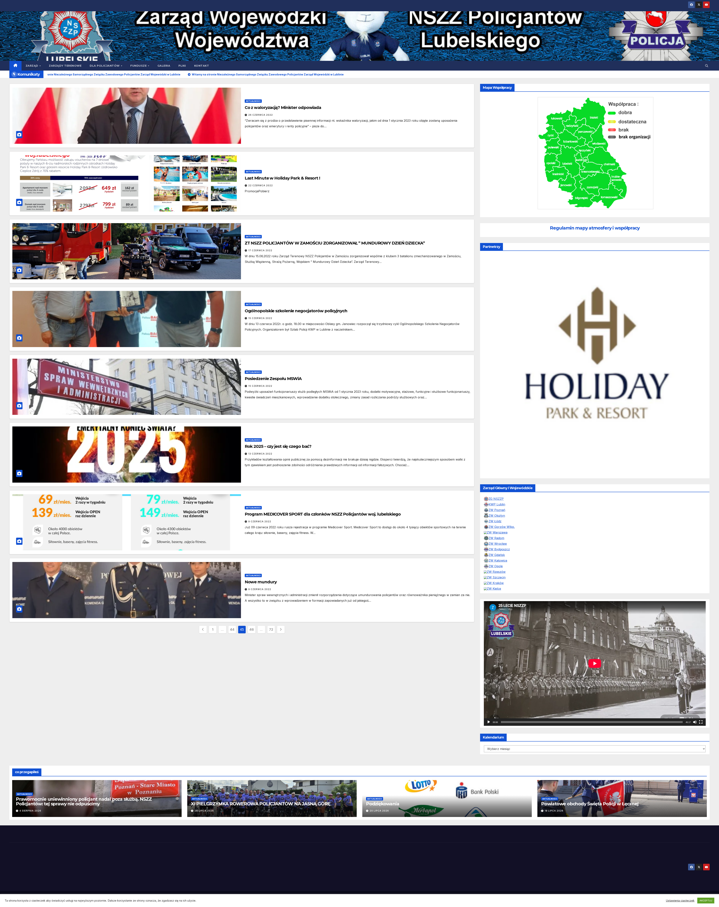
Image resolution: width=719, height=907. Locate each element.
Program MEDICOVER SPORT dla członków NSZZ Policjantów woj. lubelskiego (323, 514)
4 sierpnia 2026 (30, 818)
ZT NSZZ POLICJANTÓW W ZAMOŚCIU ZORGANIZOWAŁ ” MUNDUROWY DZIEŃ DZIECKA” (335, 243)
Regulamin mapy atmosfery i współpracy (595, 228)
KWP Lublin (497, 512)
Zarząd (32, 65)
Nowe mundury (261, 581)
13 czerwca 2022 (260, 453)
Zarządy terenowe (65, 65)
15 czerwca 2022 (260, 318)
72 (271, 629)
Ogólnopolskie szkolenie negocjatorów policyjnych (296, 310)
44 (232, 629)
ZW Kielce (494, 596)
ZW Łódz (495, 529)
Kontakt (201, 65)
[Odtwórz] (489, 730)
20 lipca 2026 (379, 818)
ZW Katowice (498, 568)
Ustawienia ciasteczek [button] (680, 900)
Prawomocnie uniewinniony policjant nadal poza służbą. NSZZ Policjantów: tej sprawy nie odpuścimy (84, 809)
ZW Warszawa (497, 540)
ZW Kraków (495, 590)
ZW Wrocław (498, 551)
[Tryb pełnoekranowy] (701, 730)
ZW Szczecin (496, 585)
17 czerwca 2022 (260, 250)
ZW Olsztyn (497, 523)
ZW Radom (496, 546)
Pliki (182, 65)
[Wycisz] (695, 730)
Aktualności (253, 101)
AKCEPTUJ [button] (706, 900)
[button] (706, 66)
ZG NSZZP (496, 506)
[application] (595, 671)
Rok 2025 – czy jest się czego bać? (278, 446)
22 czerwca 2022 (260, 185)
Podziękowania (382, 811)
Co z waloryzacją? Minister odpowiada (283, 107)
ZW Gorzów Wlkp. (502, 534)
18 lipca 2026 (554, 818)
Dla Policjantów (105, 65)
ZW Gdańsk (497, 562)
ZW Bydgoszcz (499, 557)
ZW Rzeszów (496, 579)
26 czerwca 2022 (260, 114)
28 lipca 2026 (204, 818)
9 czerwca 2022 (259, 521)
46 (251, 629)
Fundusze (139, 65)
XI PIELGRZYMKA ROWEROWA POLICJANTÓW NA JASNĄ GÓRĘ (260, 811)
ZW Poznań (497, 517)
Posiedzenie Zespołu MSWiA (273, 378)
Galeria (163, 65)
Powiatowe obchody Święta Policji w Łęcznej (589, 811)
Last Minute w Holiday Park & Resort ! (282, 178)
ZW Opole (496, 574)
